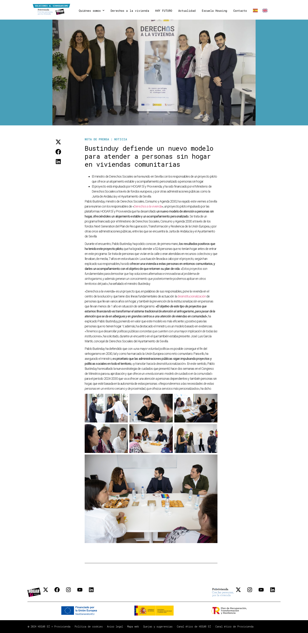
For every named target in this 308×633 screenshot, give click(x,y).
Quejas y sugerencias (158, 626)
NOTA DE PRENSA (97, 139)
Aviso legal (115, 626)
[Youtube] (82, 592)
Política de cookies (89, 626)
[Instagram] (71, 592)
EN (264, 10)
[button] (58, 142)
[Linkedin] (94, 592)
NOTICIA (120, 139)
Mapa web (133, 626)
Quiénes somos (90, 10)
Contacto (240, 10)
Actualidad (187, 10)
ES (254, 10)
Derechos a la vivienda (130, 10)
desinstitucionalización (191, 296)
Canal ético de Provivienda (234, 626)
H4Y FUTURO (163, 10)
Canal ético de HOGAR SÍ (194, 626)
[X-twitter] (48, 592)
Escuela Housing (214, 10)
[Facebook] (59, 592)
